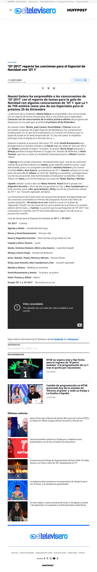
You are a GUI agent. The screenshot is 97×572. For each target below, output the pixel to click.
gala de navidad (14, 349)
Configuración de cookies (43, 553)
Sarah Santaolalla (82, 2)
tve (35, 349)
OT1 (23, 349)
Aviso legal (14, 553)
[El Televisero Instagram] (50, 559)
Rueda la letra (33, 2)
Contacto (82, 553)
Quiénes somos (72, 553)
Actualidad (12, 62)
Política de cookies (60, 553)
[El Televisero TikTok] (57, 559)
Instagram (73, 339)
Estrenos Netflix (21, 2)
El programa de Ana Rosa (66, 2)
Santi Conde (16, 80)
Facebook (58, 339)
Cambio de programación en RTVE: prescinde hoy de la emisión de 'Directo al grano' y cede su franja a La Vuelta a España (67, 389)
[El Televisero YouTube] (54, 559)
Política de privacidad (27, 553)
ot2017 (29, 349)
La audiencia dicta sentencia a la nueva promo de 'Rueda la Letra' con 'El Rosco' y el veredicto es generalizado (59, 482)
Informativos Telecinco (47, 2)
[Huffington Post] (77, 10)
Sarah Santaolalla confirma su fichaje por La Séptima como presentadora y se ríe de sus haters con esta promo (56, 440)
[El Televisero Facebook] (44, 558)
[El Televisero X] (47, 558)
